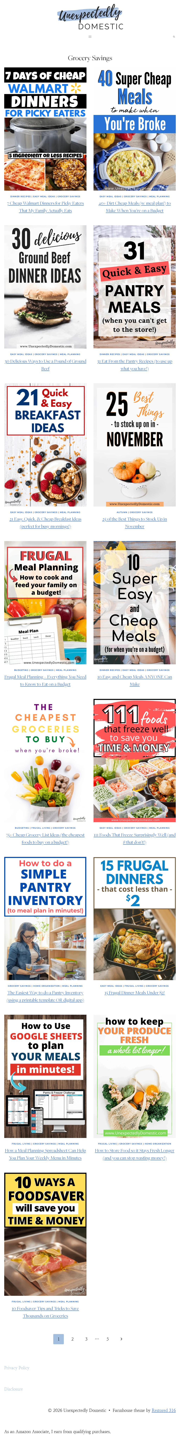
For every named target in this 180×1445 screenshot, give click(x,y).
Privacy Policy (16, 1367)
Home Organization (46, 986)
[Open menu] (90, 37)
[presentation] (45, 129)
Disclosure (13, 1389)
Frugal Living (40, 828)
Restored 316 (164, 1410)
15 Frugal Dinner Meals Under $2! (135, 992)
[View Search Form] (174, 37)
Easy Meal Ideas (44, 196)
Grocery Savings (69, 196)
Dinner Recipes (20, 196)
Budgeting (21, 670)
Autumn (122, 512)
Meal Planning (159, 196)
